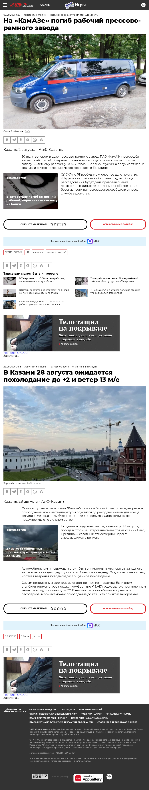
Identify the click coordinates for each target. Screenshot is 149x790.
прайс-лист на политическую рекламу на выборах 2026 (61, 722)
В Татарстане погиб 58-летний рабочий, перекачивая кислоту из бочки (42, 280)
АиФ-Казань (34, 483)
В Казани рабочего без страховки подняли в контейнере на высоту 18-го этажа (44, 291)
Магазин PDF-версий (90, 709)
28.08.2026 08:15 (12, 366)
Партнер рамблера (60, 776)
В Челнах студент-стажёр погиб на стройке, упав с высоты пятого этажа (115, 291)
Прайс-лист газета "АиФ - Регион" (48, 718)
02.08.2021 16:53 (12, 14)
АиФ (27, 131)
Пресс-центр (68, 709)
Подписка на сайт (91, 714)
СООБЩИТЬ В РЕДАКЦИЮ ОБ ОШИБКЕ (117, 722)
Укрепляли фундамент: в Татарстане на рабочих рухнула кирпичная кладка (41, 303)
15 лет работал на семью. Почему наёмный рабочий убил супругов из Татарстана (114, 280)
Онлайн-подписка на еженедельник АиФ (53, 714)
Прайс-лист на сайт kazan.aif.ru (89, 718)
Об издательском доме (43, 709)
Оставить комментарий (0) (118, 224)
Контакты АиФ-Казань (118, 714)
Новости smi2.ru (15, 353)
